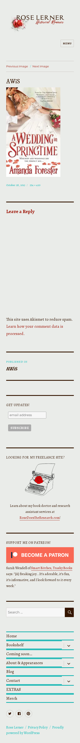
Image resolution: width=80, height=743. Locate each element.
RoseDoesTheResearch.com (40, 517)
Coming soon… (19, 654)
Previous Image (17, 66)
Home (11, 636)
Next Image (40, 66)
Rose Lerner (14, 727)
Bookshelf (14, 645)
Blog (10, 671)
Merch (11, 698)
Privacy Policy (38, 727)
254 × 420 (35, 185)
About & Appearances (24, 663)
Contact (13, 680)
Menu (67, 43)
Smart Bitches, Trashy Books (51, 568)
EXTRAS (13, 689)
